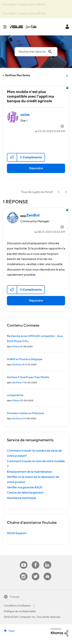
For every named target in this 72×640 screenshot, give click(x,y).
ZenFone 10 (18, 364)
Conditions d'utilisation (17, 605)
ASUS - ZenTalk (23, 27)
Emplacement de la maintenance (29, 472)
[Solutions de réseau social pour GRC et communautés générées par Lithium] (59, 632)
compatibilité (15, 395)
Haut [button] (12, 631)
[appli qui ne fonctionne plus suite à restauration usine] (58, 192)
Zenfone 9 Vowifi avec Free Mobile (28, 377)
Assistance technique (21, 498)
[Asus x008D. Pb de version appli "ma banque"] (65, 192)
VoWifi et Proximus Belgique (24, 359)
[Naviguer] (6, 27)
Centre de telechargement (25, 493)
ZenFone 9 (18, 382)
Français (14, 597)
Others (16, 346)
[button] (12, 157)
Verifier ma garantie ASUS (24, 487)
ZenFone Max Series (17, 75)
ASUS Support (17, 533)
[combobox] (36, 51)
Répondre (36, 168)
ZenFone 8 (18, 418)
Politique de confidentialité (20, 611)
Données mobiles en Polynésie (25, 413)
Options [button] (66, 75)
